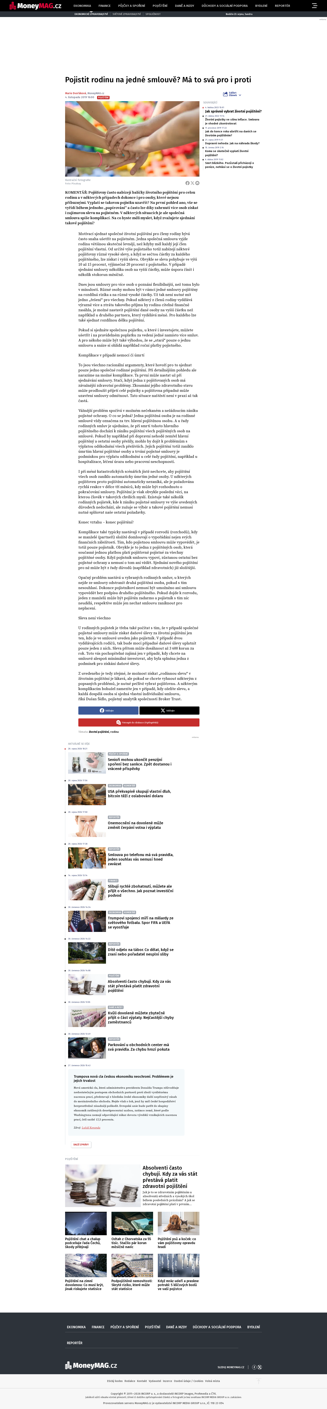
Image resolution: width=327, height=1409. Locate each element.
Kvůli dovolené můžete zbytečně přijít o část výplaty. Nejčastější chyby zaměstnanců (141, 1017)
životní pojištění (99, 732)
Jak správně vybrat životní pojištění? (233, 111)
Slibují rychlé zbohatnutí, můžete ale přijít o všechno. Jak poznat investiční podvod (140, 891)
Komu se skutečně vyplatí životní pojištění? (226, 153)
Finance (105, 6)
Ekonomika (82, 6)
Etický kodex (115, 1381)
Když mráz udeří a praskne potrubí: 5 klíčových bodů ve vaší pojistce (178, 1285)
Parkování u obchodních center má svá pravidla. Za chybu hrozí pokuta (139, 1047)
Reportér (282, 6)
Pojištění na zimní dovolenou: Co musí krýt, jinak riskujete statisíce (84, 1285)
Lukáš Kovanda (91, 1128)
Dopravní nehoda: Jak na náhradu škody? (232, 143)
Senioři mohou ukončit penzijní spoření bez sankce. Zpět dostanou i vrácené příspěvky (139, 764)
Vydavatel (155, 1381)
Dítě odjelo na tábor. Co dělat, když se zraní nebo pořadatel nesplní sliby (141, 951)
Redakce (130, 1381)
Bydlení (261, 6)
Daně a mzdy (184, 6)
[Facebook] (187, 183)
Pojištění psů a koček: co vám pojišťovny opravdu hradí (177, 1243)
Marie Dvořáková (75, 93)
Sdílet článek (233, 94)
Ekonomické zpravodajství (91, 14)
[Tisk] (197, 183)
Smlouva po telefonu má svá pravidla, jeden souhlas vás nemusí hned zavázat (140, 859)
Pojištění (160, 6)
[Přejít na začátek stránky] (258, 1381)
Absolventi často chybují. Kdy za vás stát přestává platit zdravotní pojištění (139, 986)
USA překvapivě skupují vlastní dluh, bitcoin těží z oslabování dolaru (139, 793)
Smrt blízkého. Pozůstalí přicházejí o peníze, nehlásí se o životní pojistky (229, 165)
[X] (192, 183)
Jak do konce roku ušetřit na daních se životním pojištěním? (230, 133)
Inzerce (167, 1381)
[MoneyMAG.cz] (35, 6)
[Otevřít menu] (314, 5)
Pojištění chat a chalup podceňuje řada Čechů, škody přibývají (82, 1243)
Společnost (153, 14)
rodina (114, 732)
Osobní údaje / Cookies (188, 1381)
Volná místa (212, 1381)
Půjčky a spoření (131, 6)
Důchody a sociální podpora (225, 6)
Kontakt (142, 1381)
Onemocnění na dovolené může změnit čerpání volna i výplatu (135, 825)
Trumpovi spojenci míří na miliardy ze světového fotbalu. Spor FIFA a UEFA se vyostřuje (140, 922)
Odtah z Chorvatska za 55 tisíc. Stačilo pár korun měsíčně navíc (131, 1243)
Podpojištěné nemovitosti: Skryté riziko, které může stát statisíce (131, 1285)
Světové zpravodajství (127, 14)
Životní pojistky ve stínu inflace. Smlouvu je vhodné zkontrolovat (232, 121)
